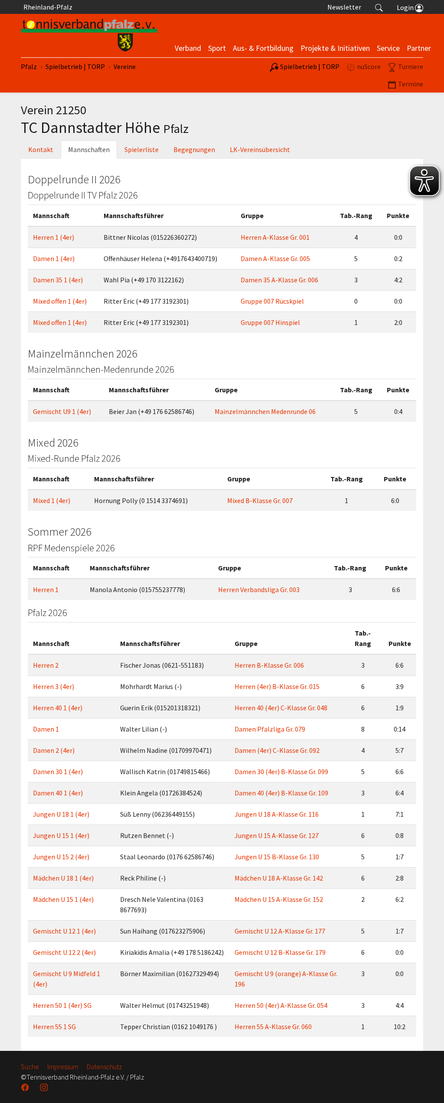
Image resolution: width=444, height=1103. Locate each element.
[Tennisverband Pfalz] (89, 35)
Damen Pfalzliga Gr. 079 (270, 729)
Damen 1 (46, 729)
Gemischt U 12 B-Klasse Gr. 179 (280, 952)
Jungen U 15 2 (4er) (61, 856)
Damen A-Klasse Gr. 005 (275, 258)
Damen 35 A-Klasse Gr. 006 (279, 279)
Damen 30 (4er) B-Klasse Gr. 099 (281, 771)
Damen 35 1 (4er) (58, 279)
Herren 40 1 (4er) (57, 707)
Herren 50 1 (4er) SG (62, 1005)
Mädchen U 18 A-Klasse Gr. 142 (279, 878)
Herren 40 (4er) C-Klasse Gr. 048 (281, 707)
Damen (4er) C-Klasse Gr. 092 (277, 750)
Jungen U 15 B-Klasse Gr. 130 (277, 856)
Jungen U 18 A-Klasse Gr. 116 (277, 814)
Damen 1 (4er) (54, 258)
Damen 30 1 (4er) (58, 771)
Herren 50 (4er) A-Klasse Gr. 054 (281, 1005)
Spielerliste (141, 149)
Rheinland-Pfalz (46, 7)
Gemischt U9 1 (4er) (62, 411)
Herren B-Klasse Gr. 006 (269, 665)
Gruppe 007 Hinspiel (270, 322)
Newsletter (344, 7)
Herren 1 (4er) (53, 237)
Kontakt (40, 149)
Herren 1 (46, 589)
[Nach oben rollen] (426, 1085)
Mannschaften (89, 149)
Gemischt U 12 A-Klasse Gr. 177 (280, 931)
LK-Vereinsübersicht (260, 149)
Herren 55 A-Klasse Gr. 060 (273, 1026)
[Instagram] (44, 1087)
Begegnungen (194, 149)
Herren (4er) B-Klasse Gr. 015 (277, 686)
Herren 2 (46, 665)
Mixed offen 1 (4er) (60, 301)
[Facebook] (26, 1087)
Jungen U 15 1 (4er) (61, 835)
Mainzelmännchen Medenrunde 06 (265, 411)
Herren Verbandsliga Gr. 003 (259, 589)
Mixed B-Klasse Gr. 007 (260, 500)
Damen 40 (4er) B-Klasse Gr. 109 (281, 792)
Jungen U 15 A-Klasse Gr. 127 (277, 835)
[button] (379, 7)
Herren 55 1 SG (54, 1026)
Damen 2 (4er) (54, 750)
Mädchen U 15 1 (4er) (63, 899)
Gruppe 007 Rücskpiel (272, 301)
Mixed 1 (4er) (51, 500)
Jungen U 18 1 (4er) (61, 814)
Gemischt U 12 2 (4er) (64, 952)
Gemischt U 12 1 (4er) (64, 931)
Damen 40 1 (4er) (58, 792)
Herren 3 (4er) (53, 686)
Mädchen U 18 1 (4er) (63, 878)
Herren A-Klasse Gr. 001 (275, 237)
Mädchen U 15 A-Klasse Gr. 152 (279, 899)
